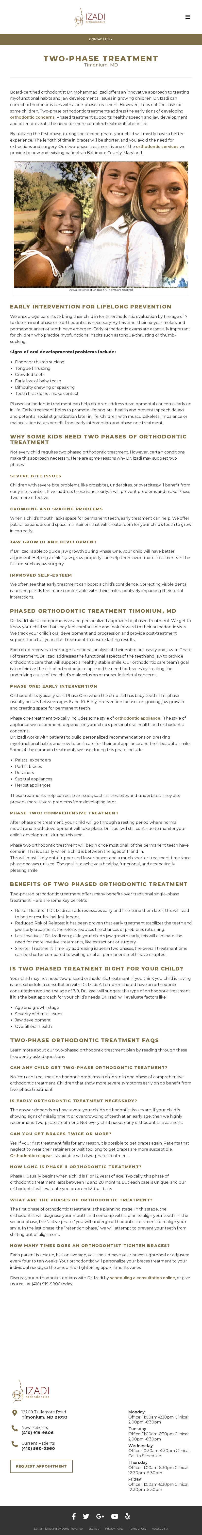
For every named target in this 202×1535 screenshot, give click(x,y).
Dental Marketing (45, 1528)
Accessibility (160, 1528)
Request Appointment (41, 1466)
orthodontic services (157, 146)
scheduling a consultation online (142, 1278)
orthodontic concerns (32, 117)
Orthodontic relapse (31, 1155)
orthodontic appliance (137, 718)
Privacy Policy (114, 1528)
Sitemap (93, 1528)
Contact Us (100, 39)
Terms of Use (137, 1528)
